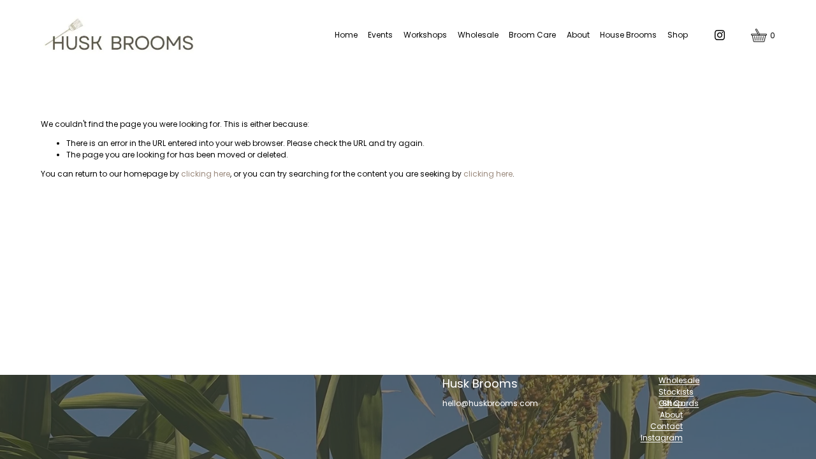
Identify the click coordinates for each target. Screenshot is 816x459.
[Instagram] (719, 35)
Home (346, 34)
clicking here (205, 173)
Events (380, 34)
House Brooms (628, 34)
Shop (677, 34)
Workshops (425, 34)
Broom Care (532, 34)
